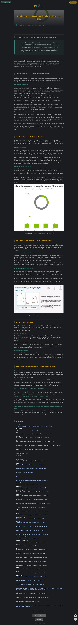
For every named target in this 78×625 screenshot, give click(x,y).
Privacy (39, 623)
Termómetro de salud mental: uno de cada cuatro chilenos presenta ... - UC (33, 433)
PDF (17, 457)
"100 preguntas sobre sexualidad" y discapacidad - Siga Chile (30, 584)
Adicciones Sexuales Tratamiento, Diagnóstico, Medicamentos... (31, 569)
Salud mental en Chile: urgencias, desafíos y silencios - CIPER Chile (32, 449)
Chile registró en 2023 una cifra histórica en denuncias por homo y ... (32, 526)
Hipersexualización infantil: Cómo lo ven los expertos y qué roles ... (31, 593)
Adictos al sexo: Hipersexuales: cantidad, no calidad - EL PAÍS (30, 522)
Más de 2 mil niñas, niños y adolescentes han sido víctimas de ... (31, 460)
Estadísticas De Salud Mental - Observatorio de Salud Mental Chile (31, 499)
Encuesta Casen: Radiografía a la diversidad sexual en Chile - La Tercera (33, 503)
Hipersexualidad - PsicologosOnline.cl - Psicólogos (28, 601)
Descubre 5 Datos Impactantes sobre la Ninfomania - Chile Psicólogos (32, 511)
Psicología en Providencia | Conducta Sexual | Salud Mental (30, 530)
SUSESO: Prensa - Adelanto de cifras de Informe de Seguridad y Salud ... (33, 437)
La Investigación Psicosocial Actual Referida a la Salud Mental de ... (31, 565)
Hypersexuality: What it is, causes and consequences (28, 484)
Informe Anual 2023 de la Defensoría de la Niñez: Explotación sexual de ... (33, 491)
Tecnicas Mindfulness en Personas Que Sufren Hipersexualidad (30, 507)
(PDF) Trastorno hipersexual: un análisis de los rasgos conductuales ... (32, 557)
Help (36, 623)
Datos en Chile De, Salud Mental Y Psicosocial (27, 538)
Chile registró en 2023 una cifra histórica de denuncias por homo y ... (32, 545)
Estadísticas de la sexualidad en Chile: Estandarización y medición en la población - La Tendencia (38, 445)
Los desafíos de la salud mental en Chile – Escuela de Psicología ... (31, 488)
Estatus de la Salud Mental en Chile (24, 472)
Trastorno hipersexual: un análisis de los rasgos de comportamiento (31, 542)
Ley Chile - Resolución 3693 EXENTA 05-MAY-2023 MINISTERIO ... (31, 549)
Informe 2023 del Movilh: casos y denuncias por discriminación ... (31, 553)
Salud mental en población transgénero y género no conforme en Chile (32, 597)
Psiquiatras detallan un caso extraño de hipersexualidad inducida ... (31, 468)
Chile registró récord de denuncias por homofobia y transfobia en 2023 (32, 534)
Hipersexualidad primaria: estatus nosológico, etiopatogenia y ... (31, 464)
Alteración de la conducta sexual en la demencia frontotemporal (30, 576)
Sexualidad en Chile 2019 (22, 453)
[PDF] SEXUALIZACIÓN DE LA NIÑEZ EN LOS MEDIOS (29, 580)
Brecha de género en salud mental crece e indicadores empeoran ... (31, 480)
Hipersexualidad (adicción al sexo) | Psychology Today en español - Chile (33, 430)
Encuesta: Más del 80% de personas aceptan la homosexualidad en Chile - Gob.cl (35, 441)
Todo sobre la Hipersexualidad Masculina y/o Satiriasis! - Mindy (30, 572)
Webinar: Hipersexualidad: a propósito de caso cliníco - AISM (30, 518)
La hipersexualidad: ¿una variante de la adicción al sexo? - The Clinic (32, 515)
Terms (43, 623)
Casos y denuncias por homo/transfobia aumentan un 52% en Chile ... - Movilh (34, 426)
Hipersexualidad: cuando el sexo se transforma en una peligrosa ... (31, 561)
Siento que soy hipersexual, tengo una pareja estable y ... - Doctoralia (32, 495)
